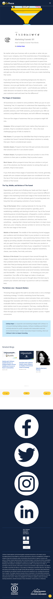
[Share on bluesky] (32, 34)
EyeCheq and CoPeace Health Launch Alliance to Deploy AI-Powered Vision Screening (26, 365)
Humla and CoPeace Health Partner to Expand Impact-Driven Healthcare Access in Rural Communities (9, 364)
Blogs (27, 393)
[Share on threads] (22, 34)
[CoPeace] (8, 3)
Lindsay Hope (21, 46)
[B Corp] (14, 589)
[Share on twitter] (19, 34)
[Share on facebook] (16, 34)
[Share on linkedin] (27, 34)
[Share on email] (38, 34)
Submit (26, 547)
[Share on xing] (35, 34)
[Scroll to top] (50, 596)
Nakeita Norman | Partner (41, 369)
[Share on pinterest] (24, 34)
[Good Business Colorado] (39, 591)
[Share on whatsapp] (30, 34)
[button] (50, 3)
